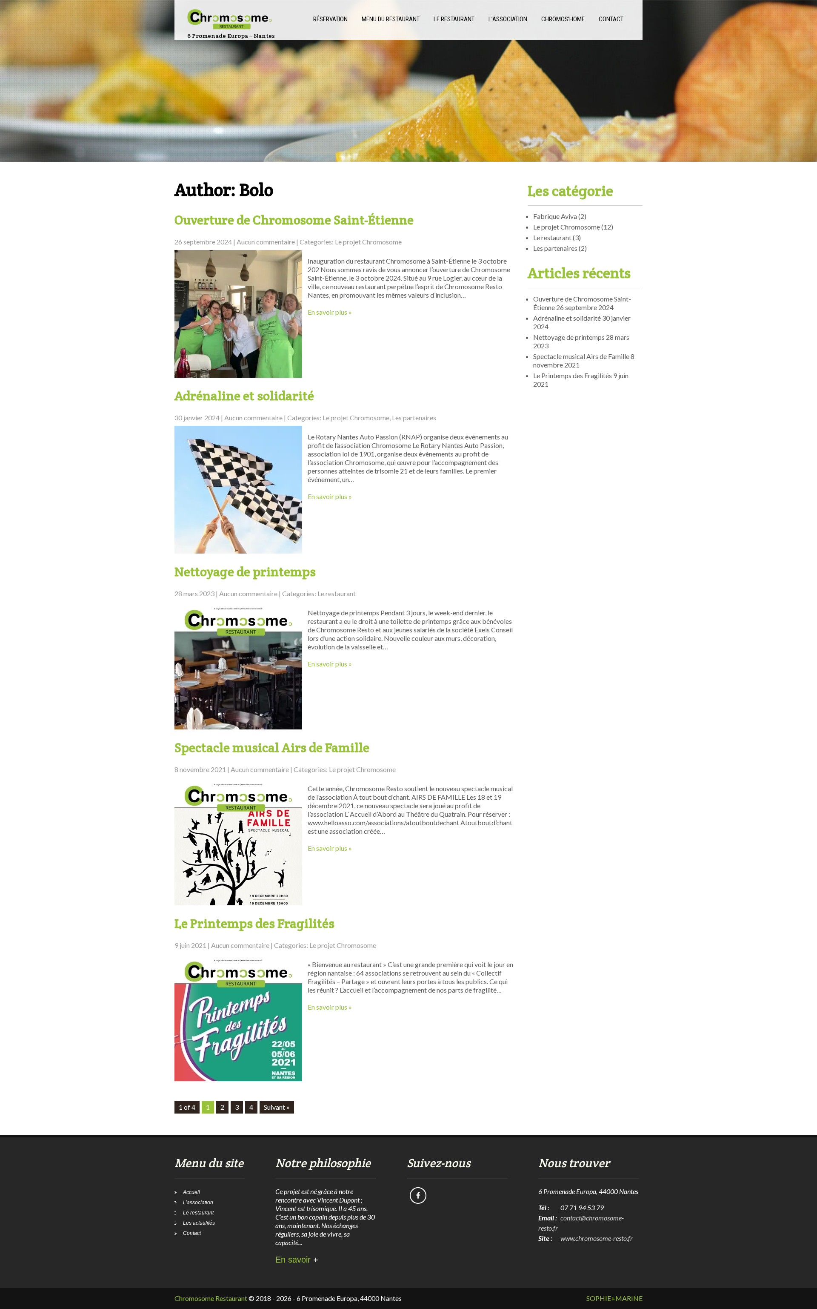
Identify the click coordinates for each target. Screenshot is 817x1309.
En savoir (296, 1259)
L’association (198, 1203)
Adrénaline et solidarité (244, 396)
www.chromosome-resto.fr (596, 1238)
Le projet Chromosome (368, 242)
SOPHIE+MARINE (614, 1298)
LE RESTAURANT (454, 19)
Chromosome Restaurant (210, 1298)
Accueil (191, 1192)
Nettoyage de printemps (245, 571)
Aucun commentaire (266, 242)
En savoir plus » (330, 312)
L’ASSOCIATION (507, 19)
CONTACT (611, 19)
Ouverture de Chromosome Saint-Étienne (294, 220)
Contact (192, 1233)
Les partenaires (414, 417)
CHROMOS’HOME (563, 19)
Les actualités (199, 1223)
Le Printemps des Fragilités (254, 923)
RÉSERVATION (330, 19)
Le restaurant (336, 593)
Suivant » (277, 1107)
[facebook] (418, 1195)
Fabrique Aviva (555, 216)
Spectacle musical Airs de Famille (271, 747)
